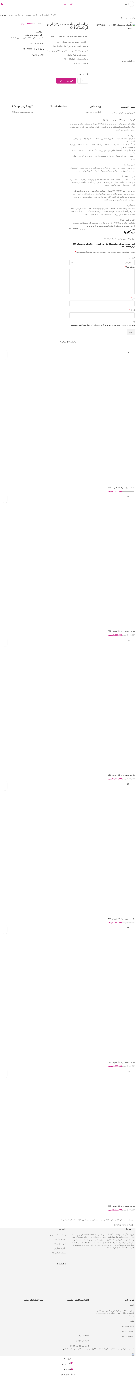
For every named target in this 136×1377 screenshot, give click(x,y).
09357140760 (128, 1331)
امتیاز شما (130, 258)
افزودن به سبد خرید (66, 81)
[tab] (131, 119)
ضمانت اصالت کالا (59, 1253)
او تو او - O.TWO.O (31, 49)
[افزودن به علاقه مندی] (5, 357)
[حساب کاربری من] (4, 4)
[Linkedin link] (20, 55)
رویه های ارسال (60, 1239)
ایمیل (132, 310)
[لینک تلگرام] (17, 55)
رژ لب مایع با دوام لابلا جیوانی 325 (121, 487)
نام (133, 298)
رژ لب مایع (4, 15)
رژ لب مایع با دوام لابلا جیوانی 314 (121, 1062)
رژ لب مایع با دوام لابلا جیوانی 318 (121, 775)
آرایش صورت (31, 15)
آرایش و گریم (44, 15)
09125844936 (128, 1337)
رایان (65, 1349)
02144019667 (128, 1326)
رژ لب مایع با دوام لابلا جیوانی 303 (121, 1206)
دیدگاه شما (130, 267)
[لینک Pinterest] (24, 55)
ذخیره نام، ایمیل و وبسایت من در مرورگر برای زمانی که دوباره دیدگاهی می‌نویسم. (102, 325)
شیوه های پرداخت (59, 1244)
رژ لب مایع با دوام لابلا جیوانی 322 (121, 631)
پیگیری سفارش (60, 1248)
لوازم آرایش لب (17, 15)
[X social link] (27, 55)
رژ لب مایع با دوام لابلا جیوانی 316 (121, 919)
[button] (5, 352)
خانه (54, 15)
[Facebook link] (30, 55)
